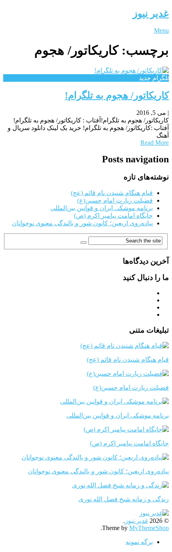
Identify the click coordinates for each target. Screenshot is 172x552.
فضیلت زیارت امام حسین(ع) (115, 200)
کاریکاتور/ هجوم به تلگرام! (117, 95)
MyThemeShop (149, 527)
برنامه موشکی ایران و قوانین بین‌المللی (101, 208)
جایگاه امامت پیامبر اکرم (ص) (113, 215)
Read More (154, 142)
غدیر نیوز (151, 13)
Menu (161, 30)
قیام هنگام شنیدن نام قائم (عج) (112, 192)
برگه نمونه (139, 541)
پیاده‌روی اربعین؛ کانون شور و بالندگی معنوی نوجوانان (82, 223)
